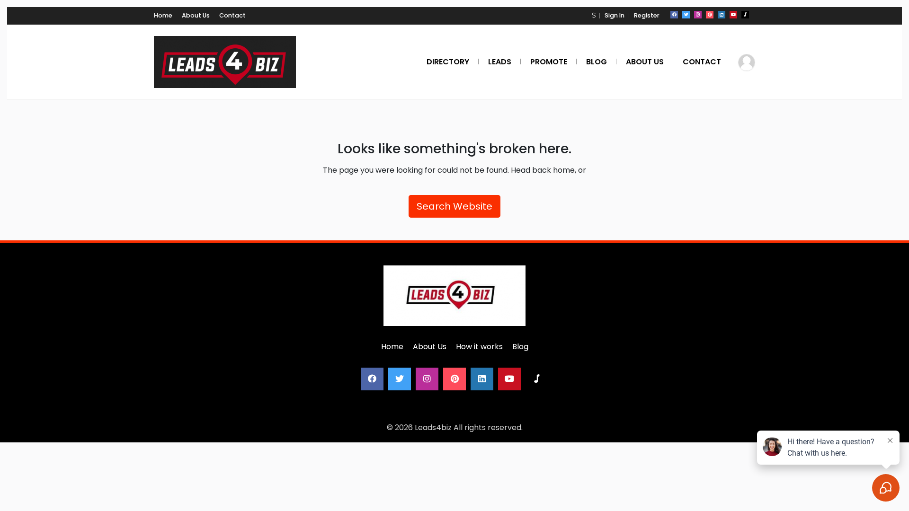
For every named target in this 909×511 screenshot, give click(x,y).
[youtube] (733, 14)
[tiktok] (745, 14)
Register (646, 15)
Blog (520, 346)
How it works (479, 346)
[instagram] (698, 14)
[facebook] (674, 14)
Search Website (454, 206)
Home (163, 15)
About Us (196, 15)
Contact (232, 15)
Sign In (614, 15)
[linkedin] (721, 14)
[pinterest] (709, 14)
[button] (593, 15)
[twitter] (686, 14)
